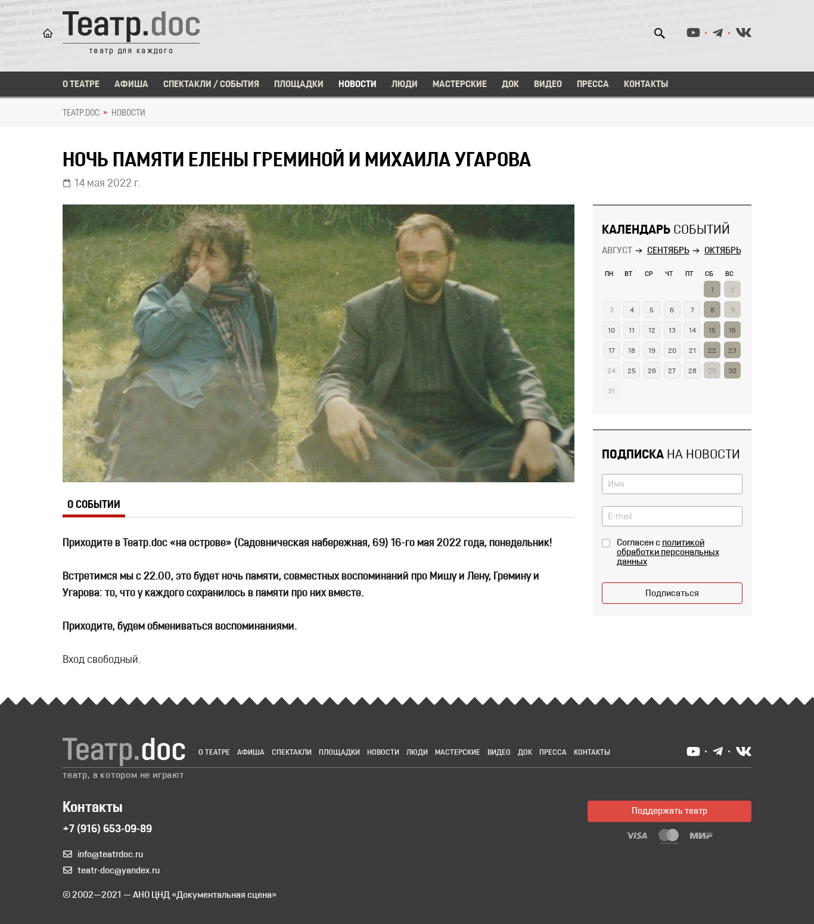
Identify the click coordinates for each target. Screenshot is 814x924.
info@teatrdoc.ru (110, 855)
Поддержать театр (669, 811)
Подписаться (672, 594)
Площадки (299, 84)
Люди (405, 84)
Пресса (593, 84)
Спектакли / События (211, 84)
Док (510, 84)
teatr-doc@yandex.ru (118, 871)
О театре (81, 84)
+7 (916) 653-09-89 (107, 829)
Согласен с (668, 552)
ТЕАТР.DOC (81, 113)
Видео (548, 84)
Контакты (646, 84)
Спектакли (292, 752)
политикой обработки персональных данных (668, 552)
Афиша (131, 84)
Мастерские (460, 84)
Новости (357, 84)
